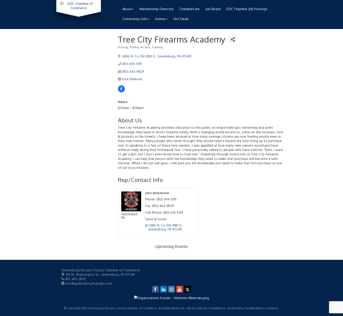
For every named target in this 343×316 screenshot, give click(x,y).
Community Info (134, 19)
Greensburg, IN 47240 (100, 274)
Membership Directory (156, 9)
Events (160, 19)
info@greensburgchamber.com (88, 283)
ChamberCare (189, 9)
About (127, 9)
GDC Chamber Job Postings (246, 9)
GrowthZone (216, 308)
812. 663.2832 (75, 279)
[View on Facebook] (121, 91)
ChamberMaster (255, 308)
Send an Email (156, 219)
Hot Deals (181, 19)
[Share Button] (232, 39)
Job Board (213, 9)
